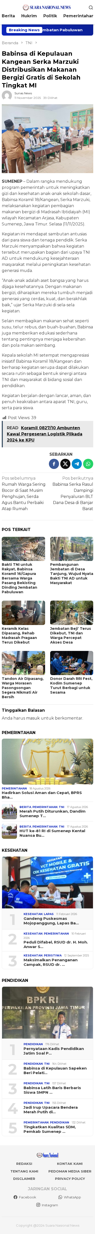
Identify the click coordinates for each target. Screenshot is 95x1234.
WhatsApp (72, 1197)
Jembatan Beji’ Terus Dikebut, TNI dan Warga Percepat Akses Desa (70, 635)
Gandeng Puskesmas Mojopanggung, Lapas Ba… (51, 920)
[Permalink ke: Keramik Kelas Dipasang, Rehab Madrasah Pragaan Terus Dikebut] (23, 613)
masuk (33, 718)
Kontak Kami (70, 1164)
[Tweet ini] (65, 464)
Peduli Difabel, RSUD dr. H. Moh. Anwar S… (56, 944)
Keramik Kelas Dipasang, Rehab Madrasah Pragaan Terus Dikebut (19, 635)
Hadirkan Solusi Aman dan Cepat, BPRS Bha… (42, 795)
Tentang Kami (24, 1171)
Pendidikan (33, 1044)
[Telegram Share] (77, 464)
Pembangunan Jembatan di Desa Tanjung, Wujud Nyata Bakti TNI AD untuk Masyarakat (71, 573)
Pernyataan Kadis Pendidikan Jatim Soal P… (54, 1051)
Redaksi (24, 1164)
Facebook (27, 1197)
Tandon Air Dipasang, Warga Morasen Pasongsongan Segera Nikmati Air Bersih (23, 687)
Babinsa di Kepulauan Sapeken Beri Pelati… (55, 1070)
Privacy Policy (70, 1179)
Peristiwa (53, 955)
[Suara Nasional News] (47, 7)
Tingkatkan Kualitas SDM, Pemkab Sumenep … (50, 1129)
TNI (61, 807)
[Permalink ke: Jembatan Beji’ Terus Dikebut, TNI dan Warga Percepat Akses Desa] (71, 613)
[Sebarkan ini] (54, 464)
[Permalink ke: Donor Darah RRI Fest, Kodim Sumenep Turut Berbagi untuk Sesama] (71, 663)
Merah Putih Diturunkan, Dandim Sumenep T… (53, 813)
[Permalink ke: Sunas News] (7, 95)
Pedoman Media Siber (69, 1171)
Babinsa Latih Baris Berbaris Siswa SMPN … (52, 1090)
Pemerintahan (14, 788)
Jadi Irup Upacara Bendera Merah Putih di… (51, 1109)
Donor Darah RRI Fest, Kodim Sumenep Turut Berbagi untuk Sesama (71, 685)
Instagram (50, 1205)
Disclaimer (24, 1179)
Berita (25, 807)
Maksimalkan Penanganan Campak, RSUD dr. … (51, 962)
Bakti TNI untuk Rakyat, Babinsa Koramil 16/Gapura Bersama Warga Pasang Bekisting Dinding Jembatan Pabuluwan (19, 578)
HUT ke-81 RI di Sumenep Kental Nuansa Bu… (52, 833)
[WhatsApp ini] (88, 464)
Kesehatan (33, 914)
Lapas (49, 914)
